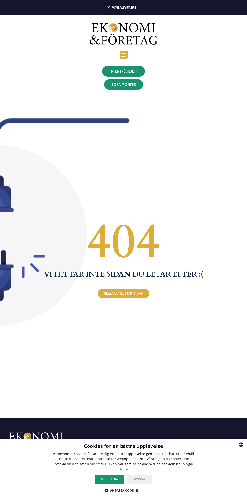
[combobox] (241, 444)
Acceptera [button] (109, 479)
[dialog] (123, 469)
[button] (121, 7)
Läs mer (123, 469)
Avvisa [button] (139, 479)
